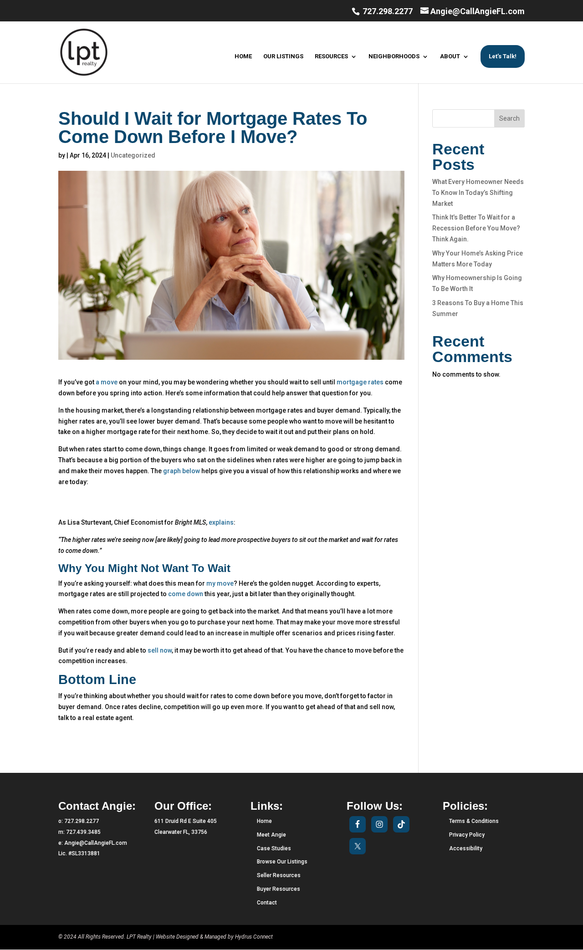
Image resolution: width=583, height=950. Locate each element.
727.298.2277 (387, 11)
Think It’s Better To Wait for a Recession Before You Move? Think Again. (476, 228)
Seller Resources (279, 875)
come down (185, 594)
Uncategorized (133, 155)
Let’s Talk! (503, 56)
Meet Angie (271, 835)
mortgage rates (360, 382)
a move (107, 382)
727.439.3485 (83, 832)
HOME (243, 56)
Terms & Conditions (474, 821)
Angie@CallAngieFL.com (95, 843)
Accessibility (465, 848)
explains (221, 522)
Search (509, 118)
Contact (267, 902)
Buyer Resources (278, 889)
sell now (160, 650)
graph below (181, 471)
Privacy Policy (467, 835)
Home (264, 821)
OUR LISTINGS (283, 56)
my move (220, 583)
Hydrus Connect (254, 937)
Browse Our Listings (282, 861)
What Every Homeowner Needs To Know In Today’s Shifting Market (478, 192)
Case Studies (274, 848)
